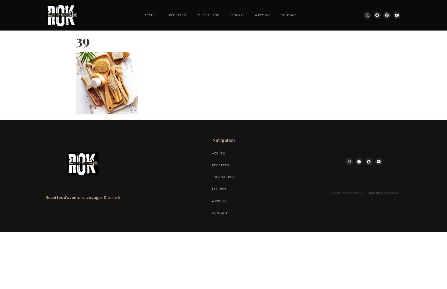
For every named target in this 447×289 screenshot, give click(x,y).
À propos (263, 15)
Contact (288, 15)
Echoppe (237, 15)
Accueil (152, 15)
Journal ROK (207, 15)
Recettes (177, 15)
